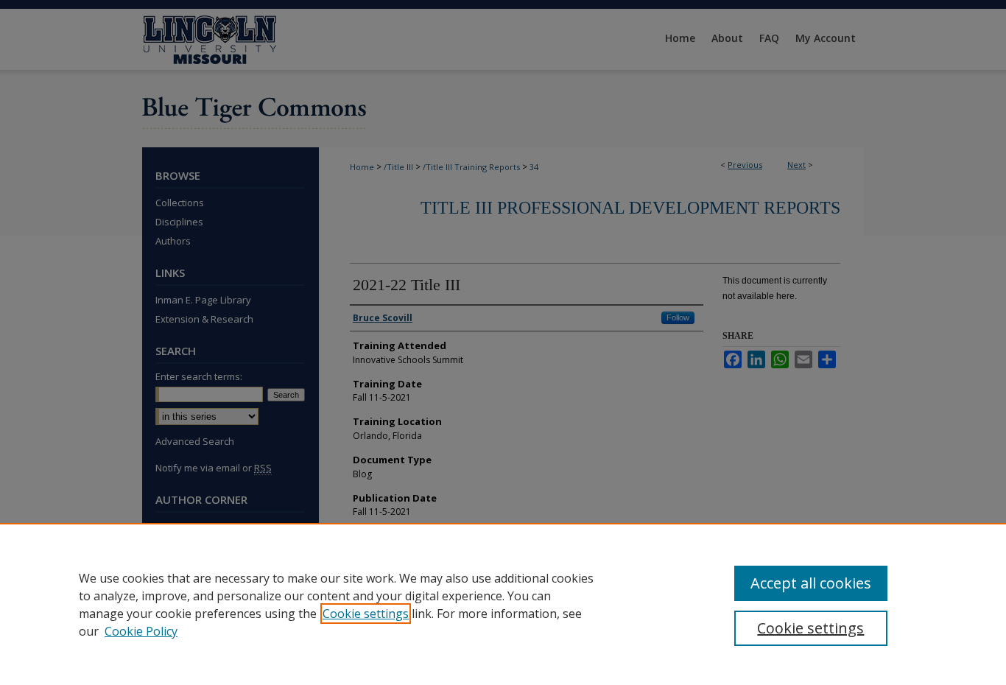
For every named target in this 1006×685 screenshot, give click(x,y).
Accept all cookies (810, 583)
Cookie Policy (141, 631)
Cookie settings (366, 613)
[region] (503, 604)
